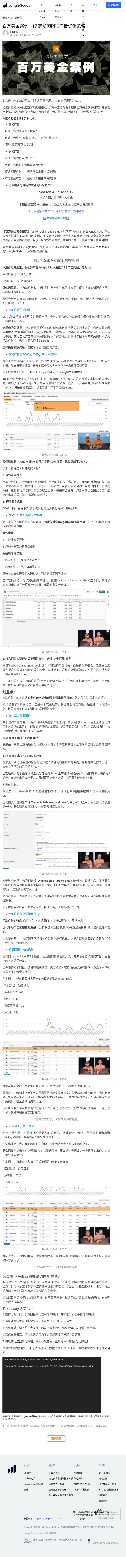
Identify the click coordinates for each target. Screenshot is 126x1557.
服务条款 (103, 1500)
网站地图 (103, 1495)
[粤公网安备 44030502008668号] (103, 1540)
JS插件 (27, 1473)
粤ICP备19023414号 (104, 1527)
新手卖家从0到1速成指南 (61, 1495)
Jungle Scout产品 (58, 11)
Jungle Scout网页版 (33, 1484)
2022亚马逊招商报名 (109, 1489)
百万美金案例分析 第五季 (61, 1478)
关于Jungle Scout (42, 11)
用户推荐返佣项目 (107, 1484)
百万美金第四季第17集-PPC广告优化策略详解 (56, 211)
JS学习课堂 (83, 17)
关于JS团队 (104, 1473)
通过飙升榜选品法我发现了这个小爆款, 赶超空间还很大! (90, 1426)
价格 (71, 8)
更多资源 (56, 1438)
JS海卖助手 (29, 1478)
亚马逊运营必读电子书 (59, 1489)
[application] (51, 1385)
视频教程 (78, 1473)
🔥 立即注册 (113, 5)
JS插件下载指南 (81, 1489)
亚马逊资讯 (54, 1473)
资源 (4, 17)
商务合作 (103, 1478)
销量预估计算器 (56, 1484)
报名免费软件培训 (82, 1484)
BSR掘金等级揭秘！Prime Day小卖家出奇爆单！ (33, 1426)
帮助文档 (78, 1478)
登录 (95, 5)
